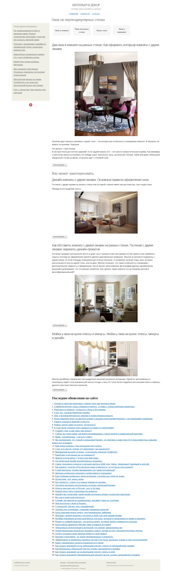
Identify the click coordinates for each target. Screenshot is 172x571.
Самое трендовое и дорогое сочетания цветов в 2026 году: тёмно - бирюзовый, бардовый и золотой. (102, 464)
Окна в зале (102, 30)
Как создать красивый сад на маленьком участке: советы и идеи (85, 551)
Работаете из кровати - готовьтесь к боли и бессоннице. (80, 409)
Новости (85, 13)
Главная (73, 13)
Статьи (96, 13)
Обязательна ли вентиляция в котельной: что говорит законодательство (88, 527)
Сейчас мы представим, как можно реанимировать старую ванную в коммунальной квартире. (99, 433)
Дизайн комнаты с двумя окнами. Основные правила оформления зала (100, 180)
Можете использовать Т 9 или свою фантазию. (77, 457)
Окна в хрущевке (121, 30)
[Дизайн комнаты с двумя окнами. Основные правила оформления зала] (106, 213)
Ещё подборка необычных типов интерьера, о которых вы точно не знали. (90, 476)
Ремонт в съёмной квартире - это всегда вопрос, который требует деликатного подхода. (96, 521)
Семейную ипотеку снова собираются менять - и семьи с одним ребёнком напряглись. (94, 406)
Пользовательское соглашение (76, 562)
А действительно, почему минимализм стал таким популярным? (85, 470)
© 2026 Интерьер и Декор (22, 562)
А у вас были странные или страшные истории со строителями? (84, 427)
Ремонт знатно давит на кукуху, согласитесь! (75, 424)
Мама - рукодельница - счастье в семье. (73, 436)
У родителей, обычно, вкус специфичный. (74, 506)
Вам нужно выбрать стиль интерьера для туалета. (78, 445)
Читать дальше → (59, 165)
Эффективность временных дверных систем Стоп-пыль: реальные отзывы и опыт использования (101, 539)
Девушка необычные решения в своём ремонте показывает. (83, 473)
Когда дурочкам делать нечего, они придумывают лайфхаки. (83, 512)
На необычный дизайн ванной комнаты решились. (78, 461)
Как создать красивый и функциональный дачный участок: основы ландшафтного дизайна (97, 554)
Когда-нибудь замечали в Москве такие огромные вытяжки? (83, 524)
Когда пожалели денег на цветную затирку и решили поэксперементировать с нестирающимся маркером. (103, 418)
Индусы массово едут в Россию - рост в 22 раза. (77, 488)
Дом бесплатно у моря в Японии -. (71, 503)
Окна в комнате (62, 30)
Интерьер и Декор (86, 5)
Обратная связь (111, 562)
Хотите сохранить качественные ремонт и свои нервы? (81, 533)
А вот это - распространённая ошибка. (72, 412)
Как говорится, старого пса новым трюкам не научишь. (80, 482)
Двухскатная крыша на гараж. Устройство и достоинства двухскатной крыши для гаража (28, 82)
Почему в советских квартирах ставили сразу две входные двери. (85, 403)
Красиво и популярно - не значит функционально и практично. (84, 536)
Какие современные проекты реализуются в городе (79, 542)
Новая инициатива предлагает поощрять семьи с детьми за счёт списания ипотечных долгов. (99, 530)
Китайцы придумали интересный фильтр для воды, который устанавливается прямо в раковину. (100, 518)
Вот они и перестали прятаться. (70, 497)
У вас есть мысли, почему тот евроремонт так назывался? (82, 448)
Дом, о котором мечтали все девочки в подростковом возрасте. (83, 415)
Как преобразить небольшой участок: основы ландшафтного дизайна (87, 548)
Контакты (63, 562)
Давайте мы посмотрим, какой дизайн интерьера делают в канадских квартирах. (92, 494)
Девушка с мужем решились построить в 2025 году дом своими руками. (88, 515)
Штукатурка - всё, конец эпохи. (69, 479)
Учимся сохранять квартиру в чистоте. (72, 421)
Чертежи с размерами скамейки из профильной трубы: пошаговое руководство (30, 47)
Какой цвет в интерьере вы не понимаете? (75, 454)
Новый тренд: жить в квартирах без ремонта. (76, 491)
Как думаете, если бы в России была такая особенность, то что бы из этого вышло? (94, 467)
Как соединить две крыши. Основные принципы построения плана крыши (29, 72)
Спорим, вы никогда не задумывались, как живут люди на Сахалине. (87, 500)
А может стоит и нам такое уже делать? (73, 430)
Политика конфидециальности (69, 565)
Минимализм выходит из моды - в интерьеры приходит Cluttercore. (86, 451)
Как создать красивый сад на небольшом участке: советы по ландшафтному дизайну (95, 545)
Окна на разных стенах (82, 30)
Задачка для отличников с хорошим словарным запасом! (82, 509)
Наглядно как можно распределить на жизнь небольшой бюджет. (85, 485)
